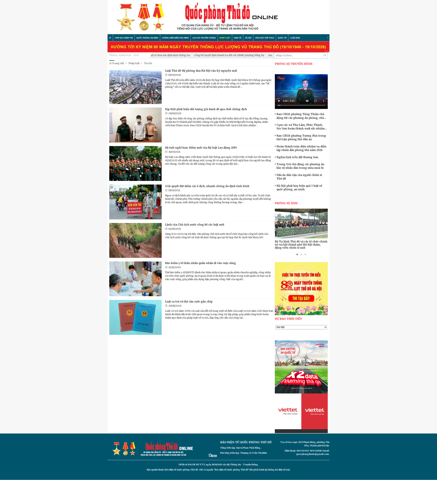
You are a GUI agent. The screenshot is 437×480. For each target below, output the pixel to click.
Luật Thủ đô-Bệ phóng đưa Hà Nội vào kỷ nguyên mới (201, 70)
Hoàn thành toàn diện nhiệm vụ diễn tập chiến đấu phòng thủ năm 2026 (301, 148)
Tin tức (148, 63)
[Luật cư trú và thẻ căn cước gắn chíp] (135, 317)
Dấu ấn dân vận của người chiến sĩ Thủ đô (299, 176)
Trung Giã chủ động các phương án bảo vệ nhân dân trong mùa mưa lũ (300, 166)
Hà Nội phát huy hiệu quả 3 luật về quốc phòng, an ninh (299, 187)
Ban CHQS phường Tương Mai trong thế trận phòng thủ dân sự (301, 137)
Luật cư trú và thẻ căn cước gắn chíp (189, 301)
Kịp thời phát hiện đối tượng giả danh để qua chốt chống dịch (206, 109)
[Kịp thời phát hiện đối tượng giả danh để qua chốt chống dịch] (135, 124)
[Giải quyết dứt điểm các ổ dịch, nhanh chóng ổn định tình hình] (135, 201)
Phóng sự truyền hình (293, 63)
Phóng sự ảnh (286, 203)
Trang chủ (118, 63)
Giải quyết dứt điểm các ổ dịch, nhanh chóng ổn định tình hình (207, 186)
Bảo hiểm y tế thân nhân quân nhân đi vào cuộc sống (200, 263)
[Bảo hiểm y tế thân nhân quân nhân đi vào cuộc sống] (135, 278)
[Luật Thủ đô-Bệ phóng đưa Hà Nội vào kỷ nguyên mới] (135, 86)
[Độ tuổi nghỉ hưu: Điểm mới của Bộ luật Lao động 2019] (135, 163)
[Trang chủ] (110, 37)
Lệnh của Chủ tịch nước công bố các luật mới (194, 224)
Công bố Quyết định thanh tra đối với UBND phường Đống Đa (212, 55)
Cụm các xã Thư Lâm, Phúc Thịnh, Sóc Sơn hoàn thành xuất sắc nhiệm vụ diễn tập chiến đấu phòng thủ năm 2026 (301, 126)
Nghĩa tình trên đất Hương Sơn (297, 157)
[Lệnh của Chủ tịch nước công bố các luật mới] (135, 240)
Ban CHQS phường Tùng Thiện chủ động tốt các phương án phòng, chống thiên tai (302, 116)
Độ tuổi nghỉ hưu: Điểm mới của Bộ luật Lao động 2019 (201, 147)
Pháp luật (134, 63)
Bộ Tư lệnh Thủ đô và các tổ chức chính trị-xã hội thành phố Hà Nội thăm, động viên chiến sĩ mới (301, 244)
